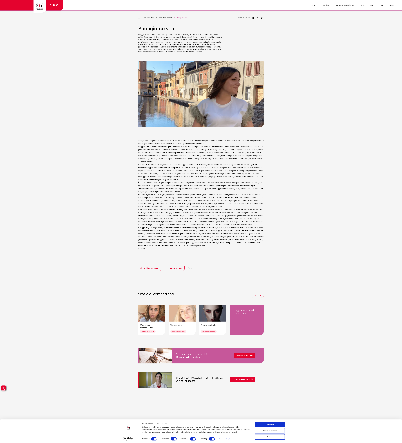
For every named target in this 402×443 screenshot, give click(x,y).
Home (314, 5)
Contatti (391, 5)
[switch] (174, 438)
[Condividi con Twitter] (257, 18)
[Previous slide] (255, 295)
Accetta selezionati (270, 431)
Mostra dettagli (224, 439)
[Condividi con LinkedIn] (253, 18)
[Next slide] (261, 295)
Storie (363, 5)
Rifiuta (269, 437)
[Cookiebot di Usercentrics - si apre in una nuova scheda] (128, 438)
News (372, 5)
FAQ (381, 5)
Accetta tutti (269, 424)
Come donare (326, 5)
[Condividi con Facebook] (249, 18)
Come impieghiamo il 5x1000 (345, 5)
